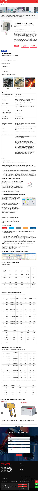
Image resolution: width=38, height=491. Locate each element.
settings (11, 487)
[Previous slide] (1, 26)
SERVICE (21, 469)
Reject (22, 486)
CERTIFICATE (22, 466)
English (3, 4)
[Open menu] (36, 1)
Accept (23, 484)
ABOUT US (21, 463)
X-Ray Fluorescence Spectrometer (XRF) (14, 399)
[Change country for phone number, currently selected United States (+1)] (9, 446)
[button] (6, 33)
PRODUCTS (22, 465)
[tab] (4, 51)
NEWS (21, 468)
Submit (19, 455)
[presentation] (10, 410)
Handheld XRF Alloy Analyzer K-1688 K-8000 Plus (9, 421)
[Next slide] (11, 26)
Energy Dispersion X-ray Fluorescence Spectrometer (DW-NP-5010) (27, 421)
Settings (22, 488)
